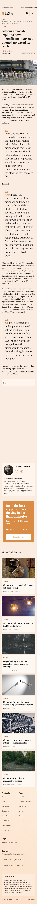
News (4, 797)
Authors (21, 811)
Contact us (22, 806)
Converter (5, 806)
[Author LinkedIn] (22, 471)
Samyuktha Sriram (8, 591)
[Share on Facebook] (11, 382)
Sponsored (5, 830)
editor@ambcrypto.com (12, 860)
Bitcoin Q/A (22, 92)
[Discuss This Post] (28, 382)
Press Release (6, 825)
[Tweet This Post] (15, 382)
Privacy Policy (18, 899)
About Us (22, 797)
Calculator (5, 821)
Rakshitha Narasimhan (9, 784)
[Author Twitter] (17, 471)
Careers (21, 816)
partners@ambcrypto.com (13, 854)
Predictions (6, 816)
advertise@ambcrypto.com (13, 865)
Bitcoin (5, 26)
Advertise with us (25, 801)
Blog (3, 801)
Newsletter (6, 811)
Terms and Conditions (9, 842)
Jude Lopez (7, 670)
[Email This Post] (24, 382)
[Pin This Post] (20, 382)
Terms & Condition (30, 899)
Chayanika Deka (6, 53)
